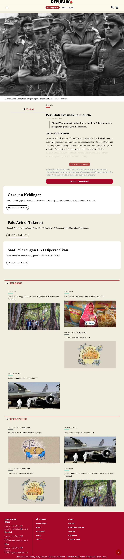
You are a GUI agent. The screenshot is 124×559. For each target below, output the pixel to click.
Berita (64, 7)
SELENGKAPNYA (18, 207)
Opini (71, 7)
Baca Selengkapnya (79, 164)
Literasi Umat (74, 539)
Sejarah (71, 531)
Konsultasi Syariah (76, 527)
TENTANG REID (73, 556)
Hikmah (71, 523)
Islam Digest (41, 523)
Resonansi (40, 531)
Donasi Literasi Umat (79, 181)
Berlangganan (52, 7)
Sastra (39, 539)
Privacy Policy (34, 556)
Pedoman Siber (22, 556)
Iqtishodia (72, 535)
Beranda (42, 519)
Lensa (38, 535)
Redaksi (44, 556)
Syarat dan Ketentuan (57, 556)
